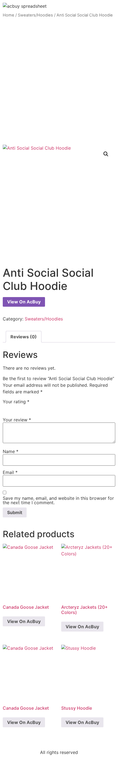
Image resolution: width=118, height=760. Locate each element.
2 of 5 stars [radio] (14, 407)
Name (10, 451)
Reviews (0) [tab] (23, 336)
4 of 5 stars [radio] (30, 407)
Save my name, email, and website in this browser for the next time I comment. (58, 500)
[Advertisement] (59, 81)
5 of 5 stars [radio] (38, 407)
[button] (106, 154)
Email (10, 472)
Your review (17, 420)
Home (8, 15)
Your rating (16, 401)
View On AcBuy (24, 301)
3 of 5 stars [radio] (22, 407)
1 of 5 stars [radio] (6, 407)
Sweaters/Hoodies (35, 15)
